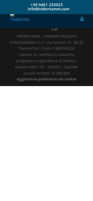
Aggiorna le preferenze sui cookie (46, 79)
